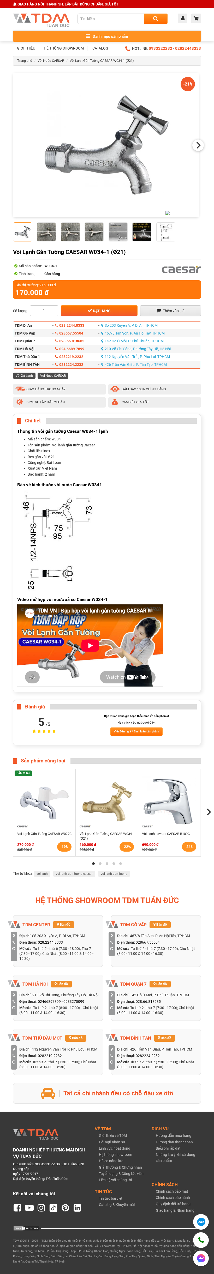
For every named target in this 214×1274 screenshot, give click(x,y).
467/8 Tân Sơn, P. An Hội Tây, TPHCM (135, 333)
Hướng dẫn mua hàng (173, 1135)
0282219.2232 (71, 357)
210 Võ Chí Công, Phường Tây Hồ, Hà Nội (138, 349)
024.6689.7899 (71, 349)
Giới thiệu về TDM (113, 1135)
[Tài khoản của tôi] (184, 19)
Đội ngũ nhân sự (112, 1142)
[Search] (156, 19)
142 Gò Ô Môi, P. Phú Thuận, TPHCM (134, 341)
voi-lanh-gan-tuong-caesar (74, 874)
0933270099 (73, 1001)
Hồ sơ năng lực (111, 1161)
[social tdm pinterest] (65, 1208)
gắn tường (74, 445)
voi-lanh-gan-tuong (114, 874)
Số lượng (20, 311)
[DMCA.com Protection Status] (26, 1228)
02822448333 (188, 48)
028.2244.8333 (71, 325)
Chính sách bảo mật (172, 1191)
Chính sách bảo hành (173, 1198)
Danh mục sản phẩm (110, 36)
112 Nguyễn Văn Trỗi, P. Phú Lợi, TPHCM (137, 357)
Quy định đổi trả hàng (173, 1204)
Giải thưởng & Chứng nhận (120, 1167)
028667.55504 (71, 333)
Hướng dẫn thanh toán (174, 1142)
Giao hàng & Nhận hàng (175, 1210)
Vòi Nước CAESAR (51, 61)
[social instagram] (41, 1208)
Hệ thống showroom (115, 1154)
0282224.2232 (71, 364)
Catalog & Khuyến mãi (117, 1205)
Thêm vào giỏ (173, 311)
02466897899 (49, 1001)
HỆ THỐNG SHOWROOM (64, 48)
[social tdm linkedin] (77, 1208)
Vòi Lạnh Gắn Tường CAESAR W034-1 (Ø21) (102, 61)
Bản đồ (64, 924)
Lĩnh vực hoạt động (114, 1148)
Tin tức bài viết (110, 1198)
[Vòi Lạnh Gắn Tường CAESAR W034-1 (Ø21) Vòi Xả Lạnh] (106, 145)
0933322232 (160, 48)
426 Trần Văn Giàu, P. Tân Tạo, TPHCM (136, 364)
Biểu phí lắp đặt (168, 1148)
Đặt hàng (101, 311)
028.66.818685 (71, 341)
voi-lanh (42, 874)
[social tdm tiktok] (53, 1208)
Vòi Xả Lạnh (24, 376)
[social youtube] (29, 1208)
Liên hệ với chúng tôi (115, 1180)
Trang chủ (24, 61)
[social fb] (17, 1208)
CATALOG (100, 48)
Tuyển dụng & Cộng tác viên (121, 1174)
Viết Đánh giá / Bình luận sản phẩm (136, 731)
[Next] (198, 145)
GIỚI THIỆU (26, 48)
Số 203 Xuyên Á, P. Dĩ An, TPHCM (131, 325)
